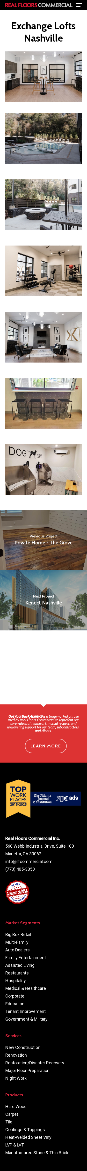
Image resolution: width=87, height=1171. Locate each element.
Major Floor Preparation (27, 1070)
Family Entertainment (25, 957)
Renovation (16, 1055)
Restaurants (17, 972)
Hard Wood (16, 1106)
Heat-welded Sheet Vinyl (28, 1137)
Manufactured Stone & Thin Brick (36, 1152)
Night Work (16, 1078)
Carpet (11, 1114)
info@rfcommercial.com (28, 861)
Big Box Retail (18, 934)
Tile (8, 1121)
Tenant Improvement (25, 1011)
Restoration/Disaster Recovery (34, 1062)
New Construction (22, 1047)
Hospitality (15, 980)
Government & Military (26, 1019)
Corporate (14, 995)
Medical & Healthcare (25, 988)
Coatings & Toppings (25, 1129)
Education (14, 1003)
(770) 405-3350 (20, 869)
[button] (79, 5)
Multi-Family (17, 942)
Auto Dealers (17, 949)
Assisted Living (20, 965)
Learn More (45, 746)
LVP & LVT (14, 1144)
